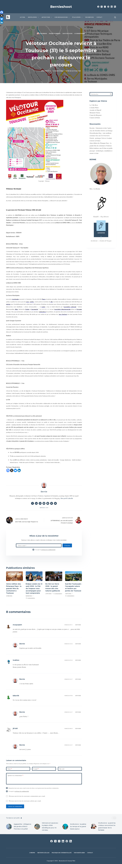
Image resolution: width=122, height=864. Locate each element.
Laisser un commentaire (15, 806)
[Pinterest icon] (51, 503)
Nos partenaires (79, 853)
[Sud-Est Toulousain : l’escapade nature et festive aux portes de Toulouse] (73, 576)
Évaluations (76, 17)
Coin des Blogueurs (61, 17)
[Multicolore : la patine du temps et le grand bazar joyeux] (65, 826)
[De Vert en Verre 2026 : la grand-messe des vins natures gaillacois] (53, 576)
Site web (61, 769)
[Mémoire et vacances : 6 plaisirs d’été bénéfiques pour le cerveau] (37, 826)
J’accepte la (45, 549)
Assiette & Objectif (95, 110)
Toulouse (69, 33)
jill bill (15, 728)
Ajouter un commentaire (15, 775)
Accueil (22, 17)
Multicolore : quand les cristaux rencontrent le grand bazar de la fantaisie (107, 826)
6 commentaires (58, 593)
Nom (10, 769)
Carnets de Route (95, 118)
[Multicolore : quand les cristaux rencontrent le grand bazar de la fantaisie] (93, 826)
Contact (99, 17)
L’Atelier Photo (94, 108)
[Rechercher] (115, 17)
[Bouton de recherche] (110, 94)
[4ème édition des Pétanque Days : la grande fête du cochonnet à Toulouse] (14, 576)
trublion (16, 660)
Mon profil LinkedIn (67, 498)
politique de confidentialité (48, 549)
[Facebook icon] (32, 503)
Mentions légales (43, 853)
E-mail (36, 769)
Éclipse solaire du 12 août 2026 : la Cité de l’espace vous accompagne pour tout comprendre (34, 588)
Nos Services (89, 17)
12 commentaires (30, 598)
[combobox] (99, 94)
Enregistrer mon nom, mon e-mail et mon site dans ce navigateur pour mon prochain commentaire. (33, 788)
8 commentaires (80, 33)
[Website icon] (40, 503)
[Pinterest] (108, 7)
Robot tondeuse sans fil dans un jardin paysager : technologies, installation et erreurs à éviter (101, 150)
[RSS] (115, 7)
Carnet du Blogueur (96, 115)
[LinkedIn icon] (36, 503)
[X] (11, 470)
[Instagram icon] (47, 503)
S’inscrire (67, 545)
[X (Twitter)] (102, 7)
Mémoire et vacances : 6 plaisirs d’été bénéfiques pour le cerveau (50, 826)
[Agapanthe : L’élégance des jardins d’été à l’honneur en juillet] (9, 826)
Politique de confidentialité (61, 853)
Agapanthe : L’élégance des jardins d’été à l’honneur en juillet (22, 826)
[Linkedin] (19, 470)
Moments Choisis (95, 113)
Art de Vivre (45, 17)
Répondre (78, 624)
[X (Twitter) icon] (44, 503)
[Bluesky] (15, 470)
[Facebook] (98, 7)
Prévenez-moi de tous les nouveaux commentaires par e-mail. (27, 796)
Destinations (32, 17)
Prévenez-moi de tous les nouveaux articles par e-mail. (25, 801)
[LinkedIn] (112, 7)
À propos (32, 853)
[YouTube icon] (55, 503)
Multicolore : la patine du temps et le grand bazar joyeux (78, 826)
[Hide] (1, 26)
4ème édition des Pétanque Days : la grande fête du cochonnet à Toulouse (13, 588)
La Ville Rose (94, 105)
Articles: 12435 (44, 507)
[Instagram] (105, 7)
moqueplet (17, 625)
